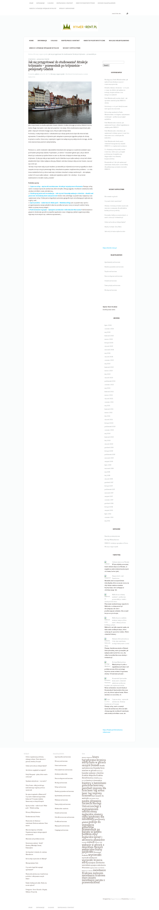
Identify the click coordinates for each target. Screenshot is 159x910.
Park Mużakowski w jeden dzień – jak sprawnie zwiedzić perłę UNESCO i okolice (116, 100)
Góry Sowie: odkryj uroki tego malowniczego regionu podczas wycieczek (35, 787)
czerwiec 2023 (109, 360)
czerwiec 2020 (109, 430)
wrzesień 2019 (109, 458)
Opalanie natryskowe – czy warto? (36, 781)
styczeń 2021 (109, 419)
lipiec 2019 (108, 465)
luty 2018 (107, 475)
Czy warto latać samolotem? (113, 201)
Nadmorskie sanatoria (61, 808)
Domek (95, 765)
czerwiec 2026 (109, 329)
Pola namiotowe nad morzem (63, 770)
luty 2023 (107, 374)
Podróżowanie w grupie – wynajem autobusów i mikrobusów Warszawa (55, 210)
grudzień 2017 (109, 482)
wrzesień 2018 (109, 468)
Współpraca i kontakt (64, 3)
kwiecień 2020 (109, 437)
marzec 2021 (108, 412)
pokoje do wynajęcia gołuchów (91, 824)
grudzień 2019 (109, 447)
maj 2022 (107, 388)
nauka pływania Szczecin (91, 802)
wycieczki (94, 854)
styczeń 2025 (109, 346)
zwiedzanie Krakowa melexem (94, 871)
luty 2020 (108, 440)
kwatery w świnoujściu (94, 780)
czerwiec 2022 (109, 385)
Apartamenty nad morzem (112, 262)
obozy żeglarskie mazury (92, 813)
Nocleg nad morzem (111, 290)
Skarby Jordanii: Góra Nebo (113, 227)
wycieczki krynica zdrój (92, 861)
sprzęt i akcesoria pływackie (93, 838)
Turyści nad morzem (111, 271)
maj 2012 (107, 521)
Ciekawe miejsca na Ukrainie (120, 562)
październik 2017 (110, 489)
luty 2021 (107, 416)
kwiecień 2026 (109, 336)
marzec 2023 (109, 371)
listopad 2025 (109, 343)
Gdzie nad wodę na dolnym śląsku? (115, 222)
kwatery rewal (93, 778)
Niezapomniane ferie (32, 863)
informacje (100, 770)
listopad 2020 (109, 423)
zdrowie (90, 870)
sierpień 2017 (109, 496)
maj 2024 (107, 353)
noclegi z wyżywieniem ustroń (91, 808)
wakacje (90, 842)
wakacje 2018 (98, 842)
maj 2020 (107, 433)
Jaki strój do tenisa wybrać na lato (115, 231)
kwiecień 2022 (109, 392)
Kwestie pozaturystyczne (85, 3)
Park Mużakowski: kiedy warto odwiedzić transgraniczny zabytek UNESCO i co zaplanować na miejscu (116, 143)
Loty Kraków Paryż (94, 798)
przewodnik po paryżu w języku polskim (91, 831)
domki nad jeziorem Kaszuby (93, 766)
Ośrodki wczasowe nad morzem (64, 817)
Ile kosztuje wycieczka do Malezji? (36, 859)
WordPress (132, 899)
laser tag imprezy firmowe (92, 794)
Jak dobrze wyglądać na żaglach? (36, 770)
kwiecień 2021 (109, 409)
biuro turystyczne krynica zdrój (94, 759)
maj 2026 (107, 332)
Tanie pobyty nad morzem (112, 285)
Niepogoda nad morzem (62, 826)
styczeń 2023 (109, 378)
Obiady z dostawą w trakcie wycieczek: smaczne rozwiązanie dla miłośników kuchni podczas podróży (117, 208)
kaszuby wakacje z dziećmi (92, 773)
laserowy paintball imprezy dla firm (94, 787)
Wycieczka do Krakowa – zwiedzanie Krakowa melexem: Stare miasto (37, 823)
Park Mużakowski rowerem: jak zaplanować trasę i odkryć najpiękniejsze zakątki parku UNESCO (117, 125)
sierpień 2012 (109, 510)
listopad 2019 (109, 451)
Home (31, 3)
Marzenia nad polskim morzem (35, 839)
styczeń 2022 (109, 399)
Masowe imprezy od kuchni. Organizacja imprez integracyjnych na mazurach (36, 832)
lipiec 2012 (108, 514)
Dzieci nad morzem (60, 765)
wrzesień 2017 (109, 493)
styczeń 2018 (109, 479)
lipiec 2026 (108, 325)
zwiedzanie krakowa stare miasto (93, 876)
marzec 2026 (109, 339)
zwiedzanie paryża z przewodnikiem (93, 881)
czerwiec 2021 (109, 402)
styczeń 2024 (109, 357)
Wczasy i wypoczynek (66, 8)
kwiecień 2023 (109, 367)
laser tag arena (95, 790)
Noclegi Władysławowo (106, 3)
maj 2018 (107, 472)
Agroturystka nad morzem (63, 757)
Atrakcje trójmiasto (87, 757)
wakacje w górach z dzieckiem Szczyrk (93, 846)
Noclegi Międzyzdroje (119, 662)
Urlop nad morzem (60, 787)
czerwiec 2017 (109, 500)
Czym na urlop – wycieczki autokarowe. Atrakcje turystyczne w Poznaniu (56, 186)
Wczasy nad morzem (61, 761)
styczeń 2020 (109, 444)
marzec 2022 (109, 395)
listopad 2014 (109, 507)
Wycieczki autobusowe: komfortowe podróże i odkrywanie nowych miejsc (37, 876)
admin (37, 74)
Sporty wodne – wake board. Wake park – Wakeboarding (50, 203)
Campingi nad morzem (61, 830)
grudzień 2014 (109, 503)
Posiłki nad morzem (61, 821)
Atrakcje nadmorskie (61, 774)
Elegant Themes (115, 899)
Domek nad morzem (111, 281)
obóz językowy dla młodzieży (93, 818)
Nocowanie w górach (111, 196)
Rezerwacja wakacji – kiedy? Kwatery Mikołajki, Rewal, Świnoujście (34, 845)
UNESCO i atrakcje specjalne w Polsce (42, 8)
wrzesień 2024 (109, 350)
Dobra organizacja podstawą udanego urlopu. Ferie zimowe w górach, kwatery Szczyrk (35, 759)
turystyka (84, 842)
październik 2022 (110, 381)
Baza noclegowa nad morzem (113, 276)
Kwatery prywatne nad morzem (114, 267)
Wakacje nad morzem (61, 800)
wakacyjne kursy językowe (92, 850)
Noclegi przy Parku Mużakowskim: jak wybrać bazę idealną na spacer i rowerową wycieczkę (116, 82)
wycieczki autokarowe (89, 858)
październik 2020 (110, 426)
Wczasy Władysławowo (33, 812)
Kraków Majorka (89, 775)
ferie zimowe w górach (93, 769)
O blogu (50, 3)
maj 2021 (107, 406)
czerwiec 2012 (109, 517)
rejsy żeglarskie (89, 835)
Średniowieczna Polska (33, 816)
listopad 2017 (109, 486)
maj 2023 (107, 364)
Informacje (40, 3)
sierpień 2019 (109, 461)
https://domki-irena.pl (110, 248)
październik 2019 (110, 454)
